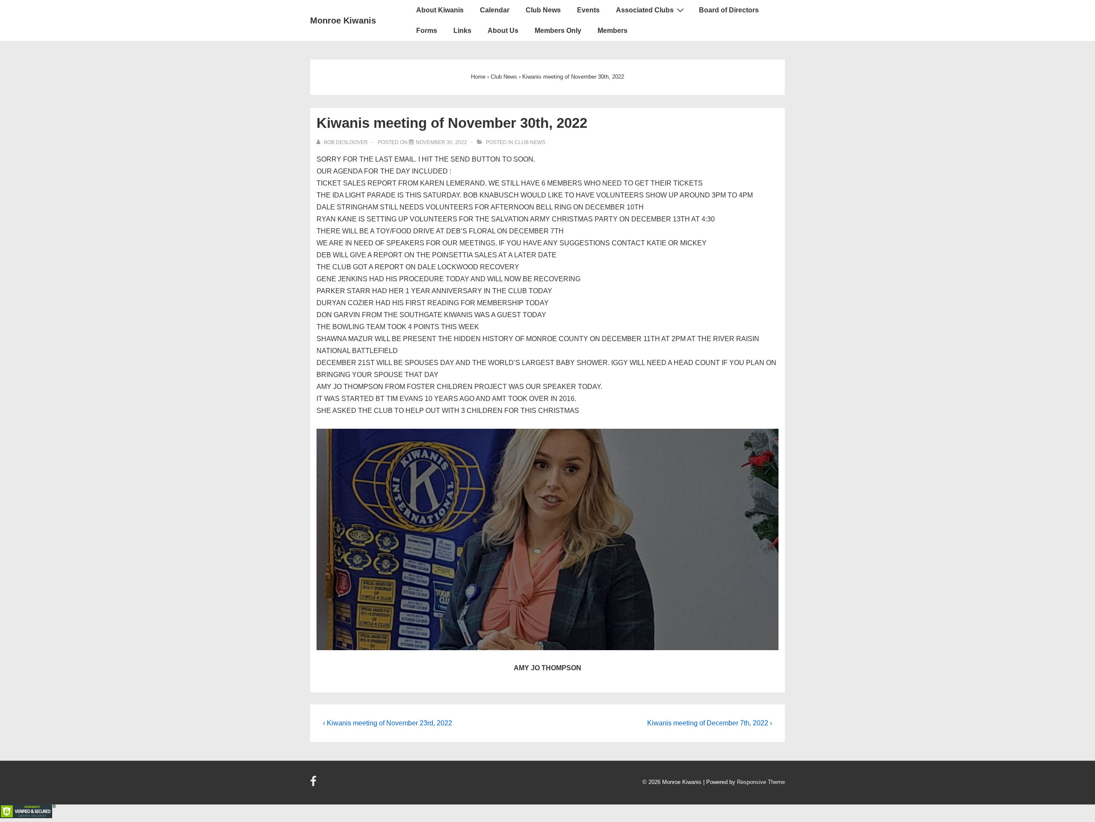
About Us (503, 30)
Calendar (494, 10)
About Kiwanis (440, 10)
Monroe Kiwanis (343, 20)
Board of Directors (729, 10)
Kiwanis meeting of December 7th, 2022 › (709, 723)
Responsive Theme (761, 782)
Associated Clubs (645, 10)
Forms (426, 30)
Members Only (558, 30)
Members (612, 30)
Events (588, 10)
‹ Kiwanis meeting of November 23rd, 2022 (387, 723)
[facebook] (314, 784)
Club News (543, 10)
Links (462, 30)
